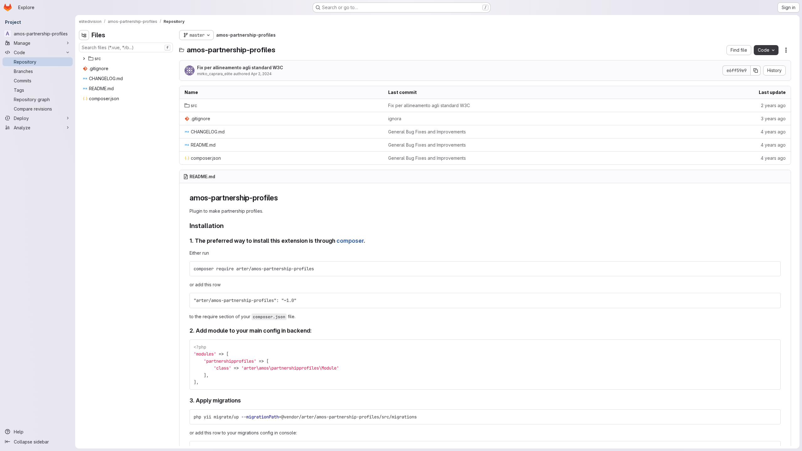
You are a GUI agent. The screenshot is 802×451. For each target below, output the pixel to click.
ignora (394, 118)
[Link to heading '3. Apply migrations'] (244, 400)
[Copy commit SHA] (756, 70)
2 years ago (773, 105)
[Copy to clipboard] (773, 269)
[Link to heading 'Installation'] (227, 226)
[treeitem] (126, 59)
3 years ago (773, 118)
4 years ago (773, 131)
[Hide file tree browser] (84, 35)
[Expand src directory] (84, 58)
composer (350, 240)
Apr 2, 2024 (261, 73)
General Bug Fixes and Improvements (427, 131)
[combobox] (126, 47)
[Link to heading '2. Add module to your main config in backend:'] (315, 330)
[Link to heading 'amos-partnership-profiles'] (282, 197)
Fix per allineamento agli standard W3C (240, 67)
